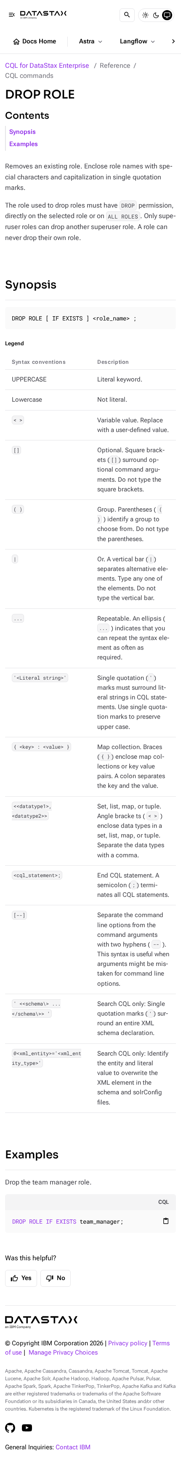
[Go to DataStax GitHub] (10, 1428)
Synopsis (22, 132)
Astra (91, 41)
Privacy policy (127, 1343)
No (55, 1278)
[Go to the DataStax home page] (41, 1322)
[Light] (145, 15)
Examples (23, 144)
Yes (21, 1278)
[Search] (127, 15)
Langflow (138, 41)
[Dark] (156, 15)
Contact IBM (73, 1447)
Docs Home (34, 41)
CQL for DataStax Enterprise (47, 65)
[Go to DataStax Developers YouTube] (27, 1428)
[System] (167, 15)
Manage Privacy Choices (63, 1352)
